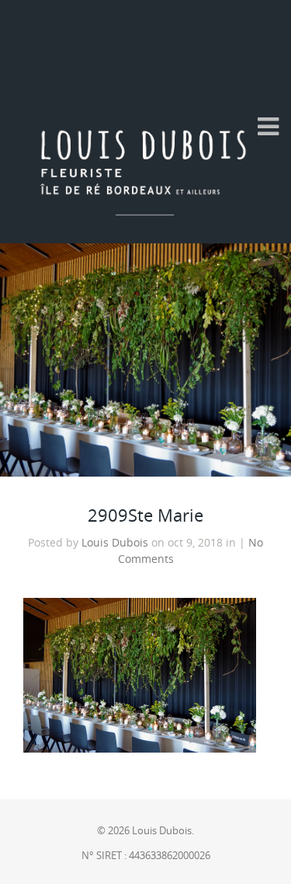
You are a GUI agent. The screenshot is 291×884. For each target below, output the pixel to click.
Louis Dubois (114, 543)
